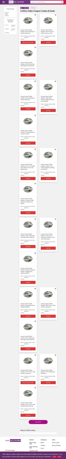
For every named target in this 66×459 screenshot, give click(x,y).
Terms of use (55, 442)
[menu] (4, 2)
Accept (54, 456)
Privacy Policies (56, 445)
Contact (43, 445)
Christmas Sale (33, 450)
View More (38, 422)
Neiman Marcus (13, 29)
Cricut (7, 25)
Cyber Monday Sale (33, 447)
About (42, 442)
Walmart (7, 32)
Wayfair (7, 28)
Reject (59, 456)
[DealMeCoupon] (13, 441)
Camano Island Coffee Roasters (7, 14)
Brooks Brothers (13, 26)
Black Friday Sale (32, 443)
